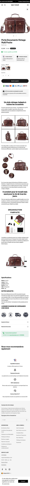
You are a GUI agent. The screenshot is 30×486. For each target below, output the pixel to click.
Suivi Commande (20, 428)
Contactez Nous (19, 432)
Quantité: (3, 72)
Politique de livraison (21, 440)
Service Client (4, 462)
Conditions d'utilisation (6, 444)
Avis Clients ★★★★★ (21, 430)
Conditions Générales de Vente (6, 431)
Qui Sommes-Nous (5, 428)
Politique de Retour (5, 436)
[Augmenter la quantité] (8, 75)
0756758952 (22, 334)
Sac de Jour (3, 45)
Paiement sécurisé (5, 441)
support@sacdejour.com (14, 334)
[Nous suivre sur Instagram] (9, 469)
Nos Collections (19, 437)
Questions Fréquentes (21, 435)
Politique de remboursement (5, 447)
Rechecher (18, 442)
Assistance (3, 464)
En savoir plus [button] (5, 483)
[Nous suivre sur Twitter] (6, 469)
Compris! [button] (23, 481)
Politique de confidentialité (7, 434)
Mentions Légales (5, 439)
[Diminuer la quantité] (3, 75)
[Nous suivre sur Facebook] (2, 469)
